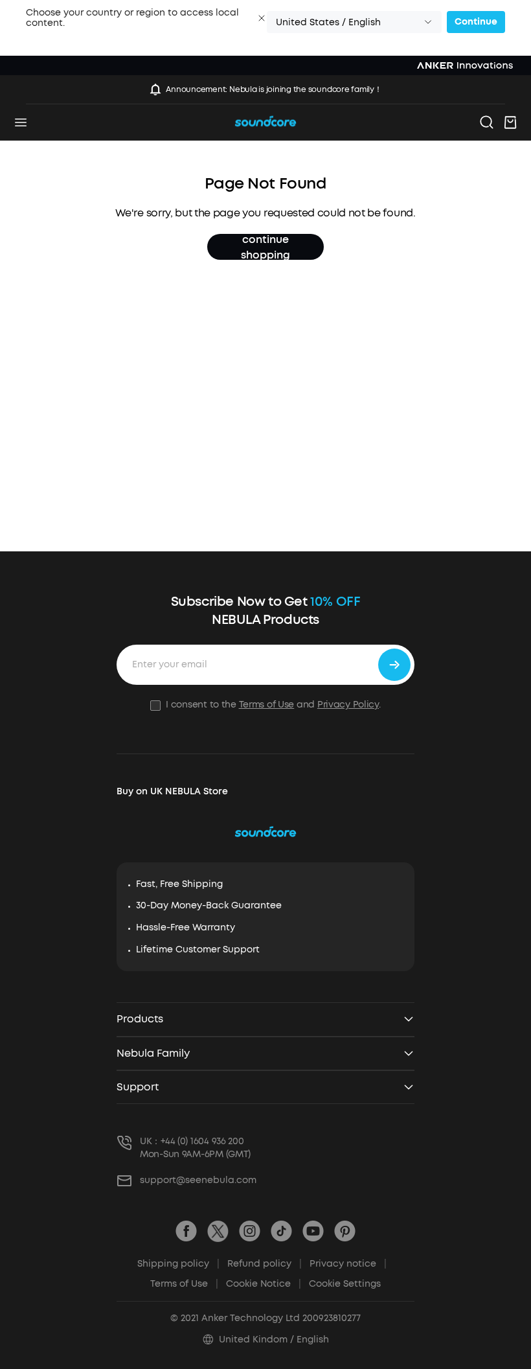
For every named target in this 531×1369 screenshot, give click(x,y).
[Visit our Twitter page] (218, 1231)
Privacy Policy (348, 704)
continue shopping (265, 247)
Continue (476, 22)
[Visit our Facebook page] (186, 1231)
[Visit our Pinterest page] (345, 1231)
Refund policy (264, 1264)
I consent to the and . (273, 704)
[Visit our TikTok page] (281, 1231)
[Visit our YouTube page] (313, 1231)
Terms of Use (267, 704)
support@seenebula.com (198, 1180)
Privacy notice (348, 1264)
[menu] (20, 122)
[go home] (265, 123)
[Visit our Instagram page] (249, 1231)
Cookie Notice (263, 1284)
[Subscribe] (394, 665)
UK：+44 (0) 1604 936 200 (192, 1141)
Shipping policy (178, 1264)
